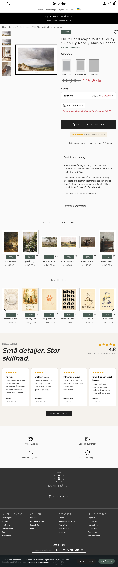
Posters (5, 521)
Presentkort (60, 496)
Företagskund (93, 532)
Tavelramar (6, 525)
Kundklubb (92, 528)
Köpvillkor (63, 525)
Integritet (62, 532)
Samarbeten (35, 525)
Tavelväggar (6, 518)
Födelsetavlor (7, 528)
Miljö (32, 528)
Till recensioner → (59, 413)
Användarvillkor (65, 528)
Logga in (91, 518)
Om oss (33, 518)
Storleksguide (74, 105)
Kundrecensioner (37, 521)
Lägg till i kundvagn (90, 125)
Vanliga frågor (93, 525)
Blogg (61, 518)
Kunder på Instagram (67, 521)
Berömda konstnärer (70, 47)
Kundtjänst (92, 521)
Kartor (4, 532)
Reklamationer (94, 535)
